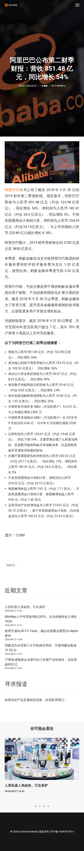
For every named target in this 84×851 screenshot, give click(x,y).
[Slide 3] (44, 806)
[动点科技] (11, 5)
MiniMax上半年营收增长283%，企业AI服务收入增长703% (41, 619)
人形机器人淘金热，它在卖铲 (25, 607)
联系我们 (58, 700)
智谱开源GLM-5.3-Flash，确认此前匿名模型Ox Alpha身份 (41, 633)
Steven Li (60, 86)
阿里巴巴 (12, 190)
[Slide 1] (35, 806)
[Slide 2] (40, 806)
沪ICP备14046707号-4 (62, 831)
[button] (77, 5)
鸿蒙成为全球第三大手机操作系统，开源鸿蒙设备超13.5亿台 (41, 648)
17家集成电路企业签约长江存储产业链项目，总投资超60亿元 (41, 662)
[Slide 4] (48, 806)
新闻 (46, 86)
